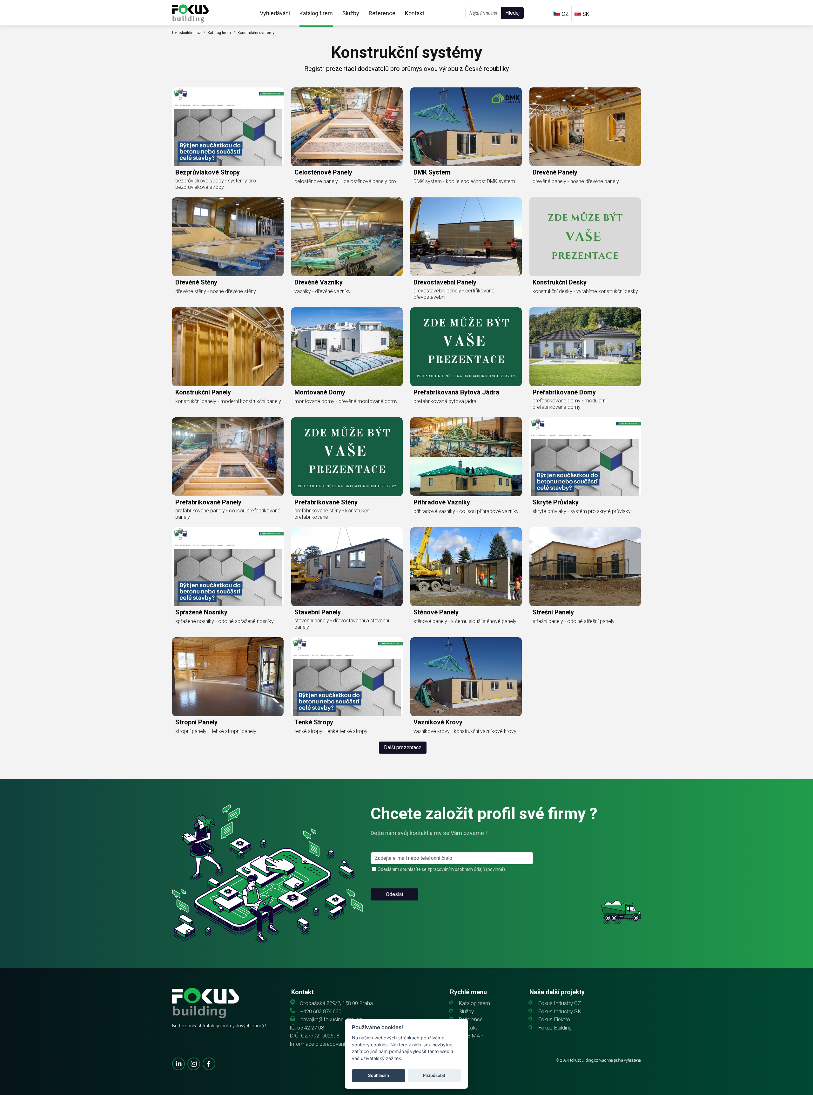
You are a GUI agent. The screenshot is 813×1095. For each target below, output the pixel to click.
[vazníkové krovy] (466, 676)
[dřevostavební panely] (466, 236)
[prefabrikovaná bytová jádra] (466, 346)
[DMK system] (466, 126)
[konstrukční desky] (585, 236)
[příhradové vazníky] (466, 456)
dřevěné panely (555, 172)
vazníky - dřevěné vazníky (322, 291)
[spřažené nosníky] (228, 566)
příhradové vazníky (441, 502)
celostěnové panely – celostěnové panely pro (345, 181)
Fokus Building (555, 1027)
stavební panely (317, 612)
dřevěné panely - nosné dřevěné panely (576, 181)
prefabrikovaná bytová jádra (456, 392)
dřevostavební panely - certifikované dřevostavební (453, 294)
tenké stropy (313, 722)
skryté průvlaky (556, 502)
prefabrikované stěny (326, 502)
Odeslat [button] (394, 894)
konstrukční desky (560, 282)
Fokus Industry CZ (559, 1003)
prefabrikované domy (564, 392)
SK (585, 13)
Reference (382, 13)
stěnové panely (436, 612)
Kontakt (414, 13)
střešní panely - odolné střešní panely (574, 621)
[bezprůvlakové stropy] (228, 126)
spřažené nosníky (201, 612)
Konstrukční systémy (256, 33)
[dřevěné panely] (585, 126)
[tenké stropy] (347, 676)
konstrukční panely (203, 392)
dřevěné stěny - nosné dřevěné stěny (215, 291)
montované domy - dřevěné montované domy (346, 401)
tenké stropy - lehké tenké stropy (330, 731)
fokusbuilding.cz (186, 33)
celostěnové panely (323, 172)
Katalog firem (316, 13)
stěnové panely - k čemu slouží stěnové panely (464, 621)
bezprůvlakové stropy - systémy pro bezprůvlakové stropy (215, 184)
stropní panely (196, 722)
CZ (564, 13)
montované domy (319, 392)
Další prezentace (402, 747)
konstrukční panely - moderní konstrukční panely (228, 401)
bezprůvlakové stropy (207, 172)
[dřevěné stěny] (228, 236)
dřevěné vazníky (318, 282)
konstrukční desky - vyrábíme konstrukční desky (585, 291)
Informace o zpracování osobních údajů (336, 1044)
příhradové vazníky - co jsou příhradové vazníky (466, 511)
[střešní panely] (585, 566)
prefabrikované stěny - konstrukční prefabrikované (332, 514)
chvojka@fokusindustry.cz (331, 1019)
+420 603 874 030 (320, 1011)
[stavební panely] (347, 566)
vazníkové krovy (437, 722)
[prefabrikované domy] (585, 346)
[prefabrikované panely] (228, 456)
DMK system (431, 172)
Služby (350, 13)
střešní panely (553, 612)
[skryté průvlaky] (585, 456)
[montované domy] (347, 346)
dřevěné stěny (196, 282)
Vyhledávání (275, 13)
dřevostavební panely (444, 282)
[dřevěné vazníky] (347, 236)
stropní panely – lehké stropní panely (215, 731)
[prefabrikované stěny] (347, 456)
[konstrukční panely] (228, 346)
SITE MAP (471, 1035)
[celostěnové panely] (347, 126)
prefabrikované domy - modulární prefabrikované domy (570, 404)
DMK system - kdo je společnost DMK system (464, 181)
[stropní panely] (228, 676)
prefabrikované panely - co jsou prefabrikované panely (227, 514)
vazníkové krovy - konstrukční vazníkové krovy (464, 731)
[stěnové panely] (466, 566)
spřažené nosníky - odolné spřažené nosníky (224, 621)
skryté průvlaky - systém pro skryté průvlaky (582, 511)
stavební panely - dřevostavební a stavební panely (341, 624)
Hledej (512, 13)
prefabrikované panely (208, 502)
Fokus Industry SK (559, 1011)
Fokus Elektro (554, 1019)
